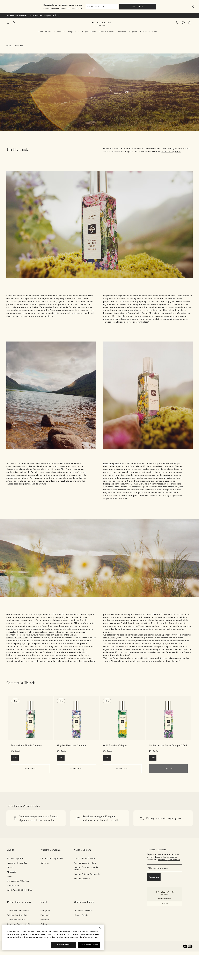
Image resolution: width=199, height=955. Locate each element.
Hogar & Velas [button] (89, 32)
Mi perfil (10, 868)
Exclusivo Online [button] (148, 32)
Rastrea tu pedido (15, 858)
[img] (176, 22)
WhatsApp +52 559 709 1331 (20, 890)
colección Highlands (171, 151)
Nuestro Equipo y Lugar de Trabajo (86, 868)
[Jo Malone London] (101, 24)
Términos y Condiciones (169, 860)
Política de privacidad (17, 915)
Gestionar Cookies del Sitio (19, 924)
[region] (53, 937)
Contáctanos (13, 886)
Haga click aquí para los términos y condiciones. (62, 8)
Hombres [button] (122, 32)
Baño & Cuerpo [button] (107, 32)
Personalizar (63, 944)
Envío (9, 877)
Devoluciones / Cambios (18, 881)
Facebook (45, 915)
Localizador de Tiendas (85, 858)
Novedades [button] (59, 32)
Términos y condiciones (18, 911)
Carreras (44, 863)
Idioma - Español (81, 915)
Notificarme (30, 768)
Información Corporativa (51, 858)
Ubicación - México (83, 911)
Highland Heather (70, 617)
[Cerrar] (99, 928)
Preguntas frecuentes (17, 863)
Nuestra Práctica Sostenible (87, 874)
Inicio (8, 46)
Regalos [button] (133, 32)
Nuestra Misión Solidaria (85, 863)
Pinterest (44, 920)
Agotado (168, 768)
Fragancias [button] (73, 32)
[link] (30, 718)
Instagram (45, 911)
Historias (19, 46)
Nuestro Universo (82, 879)
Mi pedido (11, 872)
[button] (192, 6)
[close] (192, 6)
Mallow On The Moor (16, 638)
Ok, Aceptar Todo (89, 944)
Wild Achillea (109, 638)
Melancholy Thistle (112, 463)
